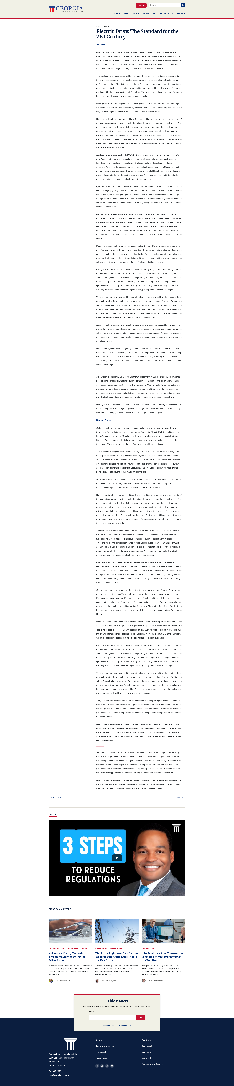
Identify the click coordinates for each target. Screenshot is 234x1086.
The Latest (100, 1052)
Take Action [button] (165, 13)
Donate (98, 1040)
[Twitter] (102, 1066)
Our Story (146, 1040)
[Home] (66, 9)
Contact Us (147, 1058)
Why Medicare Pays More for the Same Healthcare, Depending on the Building (162, 957)
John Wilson (101, 44)
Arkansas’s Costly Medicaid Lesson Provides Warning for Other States (67, 957)
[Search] (183, 5)
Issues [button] (115, 13)
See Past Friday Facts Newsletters (117, 1025)
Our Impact (147, 1046)
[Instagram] (107, 1066)
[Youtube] (112, 1066)
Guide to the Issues (104, 1046)
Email (91, 1011)
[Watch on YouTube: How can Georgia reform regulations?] (117, 858)
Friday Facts (101, 1058)
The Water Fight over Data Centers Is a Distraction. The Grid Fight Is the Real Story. (116, 957)
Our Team (146, 1052)
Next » (180, 797)
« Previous (56, 797)
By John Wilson (103, 420)
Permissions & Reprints (153, 1064)
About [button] (180, 13)
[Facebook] (97, 1066)
